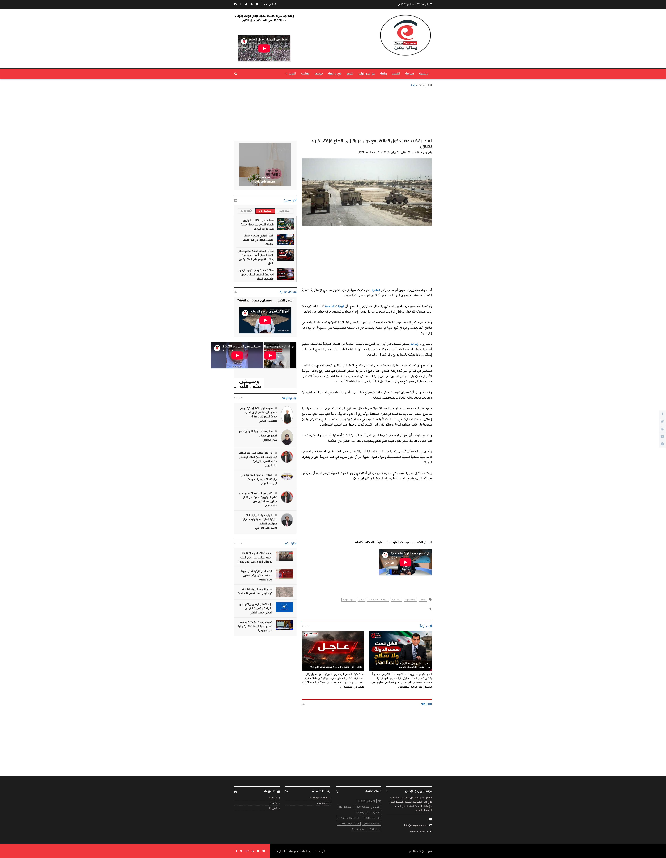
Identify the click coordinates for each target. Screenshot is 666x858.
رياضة (383, 73)
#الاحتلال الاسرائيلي (378, 600)
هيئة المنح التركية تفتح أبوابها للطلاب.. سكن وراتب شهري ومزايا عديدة (256, 575)
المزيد (292, 73)
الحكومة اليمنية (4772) (348, 818)
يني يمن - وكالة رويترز (350, 663)
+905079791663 (419, 832)
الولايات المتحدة (334, 306)
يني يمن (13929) (371, 818)
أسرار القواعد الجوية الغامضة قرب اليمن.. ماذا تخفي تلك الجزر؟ (255, 591)
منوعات (319, 73)
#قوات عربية (348, 600)
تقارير (350, 73)
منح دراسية (334, 73)
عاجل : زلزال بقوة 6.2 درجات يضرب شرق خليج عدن (336, 667)
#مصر (423, 600)
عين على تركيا (366, 73)
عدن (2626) (374, 829)
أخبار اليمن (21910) (366, 801)
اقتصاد (396, 73)
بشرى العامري (270, 440)
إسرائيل (413, 343)
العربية (269, 4)
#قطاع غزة (410, 600)
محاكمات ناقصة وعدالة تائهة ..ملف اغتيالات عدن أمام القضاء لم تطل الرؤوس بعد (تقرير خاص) (255, 557)
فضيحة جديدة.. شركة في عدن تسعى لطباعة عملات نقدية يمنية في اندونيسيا (255, 626)
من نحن (274, 803)
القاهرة (375, 290)
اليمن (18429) (345, 807)
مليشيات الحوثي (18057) (367, 812)
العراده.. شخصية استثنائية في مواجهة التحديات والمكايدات (259, 477)
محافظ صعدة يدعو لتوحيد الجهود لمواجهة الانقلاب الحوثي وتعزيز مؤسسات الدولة (256, 274)
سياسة (409, 73)
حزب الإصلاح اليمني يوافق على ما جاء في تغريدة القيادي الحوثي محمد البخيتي (255, 608)
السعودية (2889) (371, 824)
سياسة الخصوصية (300, 851)
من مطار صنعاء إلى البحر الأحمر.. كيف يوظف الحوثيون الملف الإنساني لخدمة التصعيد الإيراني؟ (258, 457)
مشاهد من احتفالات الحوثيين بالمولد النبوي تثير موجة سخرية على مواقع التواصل (257, 224)
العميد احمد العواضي (266, 528)
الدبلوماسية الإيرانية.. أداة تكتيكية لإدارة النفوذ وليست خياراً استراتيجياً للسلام (260, 519)
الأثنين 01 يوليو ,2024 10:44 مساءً (388, 152)
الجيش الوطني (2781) (349, 824)
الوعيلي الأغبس (269, 483)
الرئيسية (424, 73)
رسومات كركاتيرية (319, 798)
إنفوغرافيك (322, 803)
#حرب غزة (396, 600)
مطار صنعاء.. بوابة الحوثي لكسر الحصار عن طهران (258, 433)
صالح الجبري (271, 465)
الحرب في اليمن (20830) (368, 807)
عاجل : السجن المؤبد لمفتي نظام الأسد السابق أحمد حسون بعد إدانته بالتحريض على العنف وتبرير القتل (256, 257)
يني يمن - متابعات (420, 660)
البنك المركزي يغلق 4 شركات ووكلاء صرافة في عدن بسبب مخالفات (258, 239)
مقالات (305, 73)
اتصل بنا (273, 808)
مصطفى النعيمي (268, 421)
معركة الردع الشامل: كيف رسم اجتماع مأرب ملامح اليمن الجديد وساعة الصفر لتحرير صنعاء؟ (259, 412)
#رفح (361, 600)
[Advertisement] (333, 111)
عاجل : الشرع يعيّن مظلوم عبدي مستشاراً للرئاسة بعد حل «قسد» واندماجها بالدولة (401, 665)
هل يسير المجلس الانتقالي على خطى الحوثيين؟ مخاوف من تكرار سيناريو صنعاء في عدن (258, 497)
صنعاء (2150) (358, 829)
